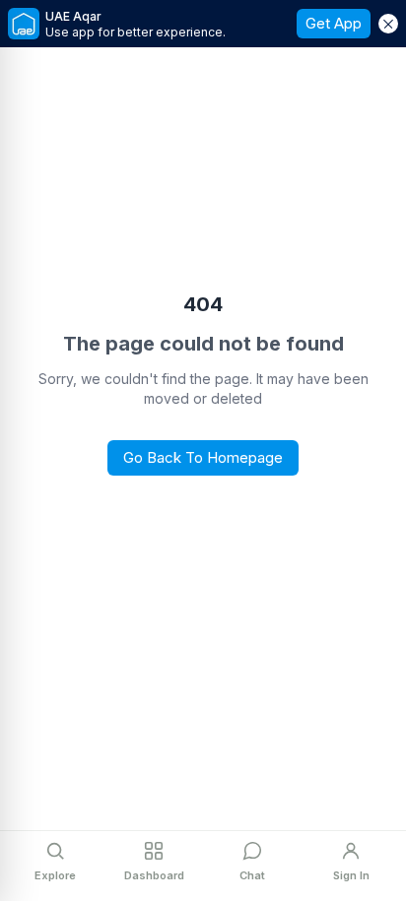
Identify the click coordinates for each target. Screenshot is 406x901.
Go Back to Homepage (203, 457)
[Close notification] (388, 23)
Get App (333, 23)
